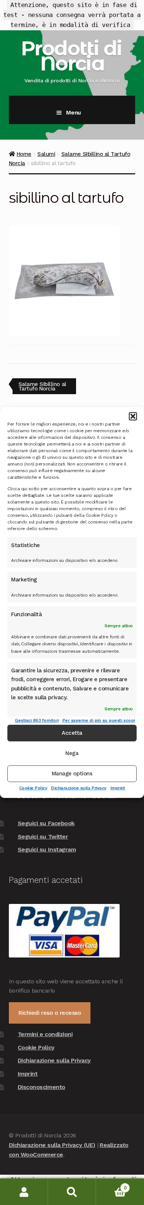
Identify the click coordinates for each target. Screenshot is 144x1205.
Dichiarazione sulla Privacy (78, 788)
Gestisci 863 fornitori (37, 720)
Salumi (46, 154)
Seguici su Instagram (47, 849)
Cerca (72, 1192)
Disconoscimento (41, 1086)
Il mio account (24, 1192)
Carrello (111, 1185)
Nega (71, 753)
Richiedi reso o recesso (49, 1012)
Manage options (72, 773)
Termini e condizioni (45, 1034)
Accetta (72, 733)
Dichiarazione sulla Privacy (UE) (52, 1144)
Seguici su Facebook (46, 823)
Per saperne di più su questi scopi (98, 720)
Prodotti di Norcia (71, 56)
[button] (133, 416)
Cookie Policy (33, 788)
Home (24, 154)
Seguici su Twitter (43, 836)
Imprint (117, 788)
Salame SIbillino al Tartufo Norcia (42, 386)
